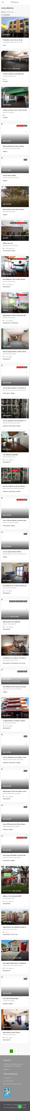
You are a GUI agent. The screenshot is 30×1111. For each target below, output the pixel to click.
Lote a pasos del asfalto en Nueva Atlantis (15, 855)
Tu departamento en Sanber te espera (14, 721)
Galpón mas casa (8, 243)
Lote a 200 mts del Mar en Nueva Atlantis (15, 520)
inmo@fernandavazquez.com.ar (13, 1083)
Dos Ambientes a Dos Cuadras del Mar (14, 279)
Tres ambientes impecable (10, 455)
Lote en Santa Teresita (9, 175)
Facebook (8, 1104)
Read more (6, 1069)
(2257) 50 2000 (9, 1081)
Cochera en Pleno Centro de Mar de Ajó (15, 110)
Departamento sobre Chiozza (11, 1032)
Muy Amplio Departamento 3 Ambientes (14, 963)
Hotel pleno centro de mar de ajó (13, 40)
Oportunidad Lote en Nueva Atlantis (13, 209)
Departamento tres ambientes (11, 622)
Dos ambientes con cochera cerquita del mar (16, 586)
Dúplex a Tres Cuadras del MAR (12, 896)
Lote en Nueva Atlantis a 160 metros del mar (16, 388)
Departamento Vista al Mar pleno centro (14, 791)
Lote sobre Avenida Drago (10, 998)
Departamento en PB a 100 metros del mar (15, 315)
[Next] (22, 1051)
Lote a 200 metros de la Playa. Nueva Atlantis (16, 824)
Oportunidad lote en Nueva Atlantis (13, 146)
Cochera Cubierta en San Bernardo (13, 74)
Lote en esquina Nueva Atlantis (12, 552)
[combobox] (11, 12)
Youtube (24, 1104)
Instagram (16, 1104)
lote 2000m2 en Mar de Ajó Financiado (14, 687)
